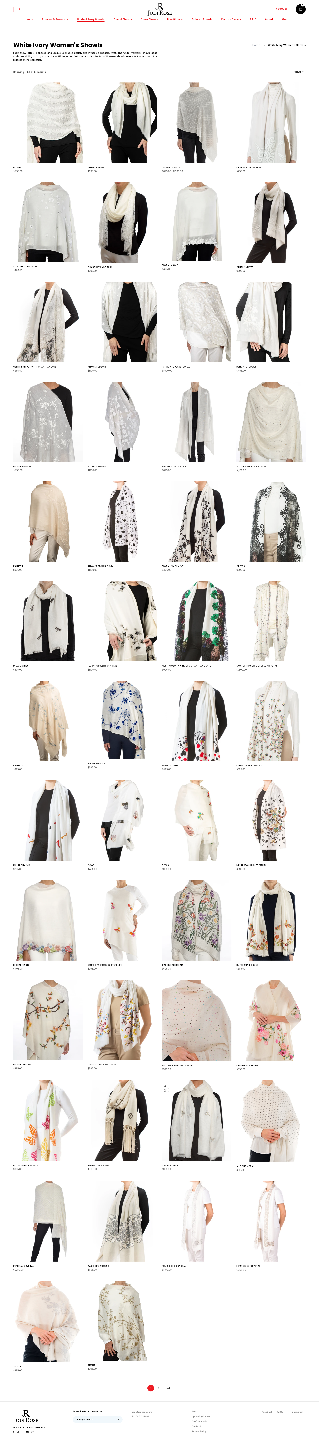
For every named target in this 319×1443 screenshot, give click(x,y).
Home (256, 45)
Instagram (297, 1412)
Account (281, 8)
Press (195, 1411)
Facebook (267, 1412)
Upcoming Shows (201, 1416)
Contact (196, 1426)
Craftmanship (199, 1421)
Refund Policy (199, 1431)
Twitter (280, 1412)
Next (168, 1388)
